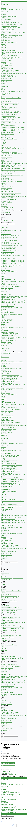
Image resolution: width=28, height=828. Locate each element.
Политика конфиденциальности (12, 9)
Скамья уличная (6, 65)
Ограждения (5, 41)
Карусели (4, 183)
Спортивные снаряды (8, 131)
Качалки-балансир (7, 173)
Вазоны (3, 18)
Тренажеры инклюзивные (10, 23)
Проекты (4, 204)
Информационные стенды (10, 103)
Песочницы (5, 178)
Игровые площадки (7, 68)
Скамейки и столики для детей (11, 57)
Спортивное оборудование (10, 27)
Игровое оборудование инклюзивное (14, 163)
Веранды (4, 158)
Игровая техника (6, 162)
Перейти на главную (8, 763)
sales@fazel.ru (5, 212)
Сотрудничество (6, 203)
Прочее (3, 14)
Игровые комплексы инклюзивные (13, 170)
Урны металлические (8, 50)
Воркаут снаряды (7, 31)
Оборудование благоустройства (12, 36)
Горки (3, 160)
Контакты (4, 206)
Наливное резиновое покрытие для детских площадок (13, 74)
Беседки (4, 47)
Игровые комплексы (8, 167)
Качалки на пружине (8, 171)
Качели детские (6, 60)
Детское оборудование (9, 55)
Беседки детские (7, 59)
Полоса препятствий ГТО (9, 126)
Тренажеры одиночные (9, 26)
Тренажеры (5, 21)
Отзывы (3, 8)
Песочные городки (7, 180)
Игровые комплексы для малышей (13, 168)
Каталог (3, 95)
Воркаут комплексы (7, 29)
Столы (3, 44)
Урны (2, 49)
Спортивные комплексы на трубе (12, 129)
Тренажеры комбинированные (11, 24)
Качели (3, 39)
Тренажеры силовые (8, 116)
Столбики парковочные (9, 108)
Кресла (3, 45)
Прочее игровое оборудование (11, 181)
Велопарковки (6, 19)
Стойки (3, 106)
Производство (6, 201)
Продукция (5, 189)
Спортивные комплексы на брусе (12, 127)
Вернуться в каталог (8, 765)
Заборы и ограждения (8, 77)
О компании (5, 86)
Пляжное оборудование (9, 104)
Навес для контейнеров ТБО (11, 16)
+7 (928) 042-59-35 (7, 728)
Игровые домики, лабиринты (11, 165)
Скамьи (3, 62)
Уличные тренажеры (8, 72)
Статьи (3, 6)
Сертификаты (5, 11)
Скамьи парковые (7, 63)
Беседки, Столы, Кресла (9, 42)
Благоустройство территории (11, 70)
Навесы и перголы (7, 37)
